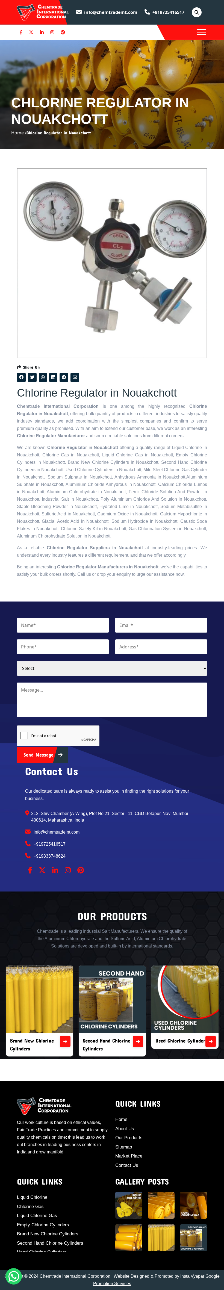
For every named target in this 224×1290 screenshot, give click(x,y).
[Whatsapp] (13, 1276)
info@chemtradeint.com (110, 12)
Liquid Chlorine (32, 1197)
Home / (18, 133)
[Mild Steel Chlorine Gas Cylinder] (211, 1041)
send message (39, 755)
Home (121, 1119)
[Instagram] (52, 32)
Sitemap (123, 1147)
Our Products (129, 1137)
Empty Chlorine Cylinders (43, 1224)
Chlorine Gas (30, 1206)
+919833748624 (49, 856)
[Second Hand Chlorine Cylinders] (66, 1041)
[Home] (43, 12)
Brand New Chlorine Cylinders (47, 1233)
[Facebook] (21, 32)
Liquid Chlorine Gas (37, 1215)
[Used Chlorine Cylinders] (139, 1041)
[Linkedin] (42, 32)
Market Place (128, 1156)
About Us (124, 1128)
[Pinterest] (63, 32)
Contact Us (126, 1165)
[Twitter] (31, 32)
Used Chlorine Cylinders (109, 1040)
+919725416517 (167, 12)
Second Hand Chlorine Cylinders (50, 1243)
